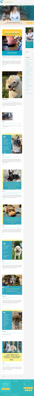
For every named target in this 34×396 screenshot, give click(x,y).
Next (21, 376)
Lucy (3, 226)
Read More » (4, 66)
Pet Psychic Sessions (16, 383)
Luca (3, 261)
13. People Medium (28, 86)
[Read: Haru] (12, 143)
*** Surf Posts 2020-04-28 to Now (6, 58)
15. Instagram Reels (28, 89)
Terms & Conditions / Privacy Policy (25, 394)
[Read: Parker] (7, 116)
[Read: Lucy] (12, 214)
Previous (3, 376)
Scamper (4, 331)
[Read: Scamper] (12, 319)
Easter (3, 362)
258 (15, 376)
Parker (3, 121)
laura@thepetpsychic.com (28, 383)
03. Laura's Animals (4, 101)
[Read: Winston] (12, 179)
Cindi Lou (4, 296)
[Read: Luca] (12, 249)
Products (19, 384)
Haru (3, 155)
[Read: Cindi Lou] (12, 284)
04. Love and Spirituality (15, 156)
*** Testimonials (14, 192)
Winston (4, 190)
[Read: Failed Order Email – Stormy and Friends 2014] (12, 42)
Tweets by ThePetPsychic (29, 93)
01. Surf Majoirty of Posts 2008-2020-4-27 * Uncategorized (29, 64)
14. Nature (27, 87)
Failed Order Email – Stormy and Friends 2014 (11, 56)
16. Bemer (27, 90)
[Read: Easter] (12, 351)
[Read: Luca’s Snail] (12, 84)
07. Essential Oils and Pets (29, 74)
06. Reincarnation (28, 73)
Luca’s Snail (4, 99)
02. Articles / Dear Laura (29, 66)
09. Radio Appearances (29, 78)
